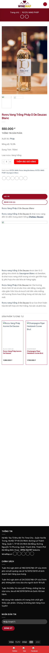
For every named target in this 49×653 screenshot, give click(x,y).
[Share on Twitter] (13, 178)
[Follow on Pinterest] (32, 554)
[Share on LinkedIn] (25, 178)
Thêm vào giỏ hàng (26, 161)
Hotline (14, 651)
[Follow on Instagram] (19, 554)
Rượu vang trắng (9, 214)
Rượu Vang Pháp (9, 208)
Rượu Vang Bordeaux (27, 170)
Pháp (12, 139)
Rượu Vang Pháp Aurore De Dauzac (12, 352)
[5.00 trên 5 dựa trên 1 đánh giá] (24, 125)
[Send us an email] (28, 554)
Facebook (34, 651)
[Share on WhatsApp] (4, 178)
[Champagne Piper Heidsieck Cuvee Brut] (36, 334)
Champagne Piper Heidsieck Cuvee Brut (35, 352)
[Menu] (3, 4)
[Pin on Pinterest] (21, 178)
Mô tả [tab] (6, 197)
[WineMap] (24, 4)
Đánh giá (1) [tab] (9, 202)
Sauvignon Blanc (12, 173)
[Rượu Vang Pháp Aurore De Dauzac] (12, 334)
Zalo (24, 651)
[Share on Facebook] (8, 178)
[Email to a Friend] (17, 178)
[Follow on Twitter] (23, 554)
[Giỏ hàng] (45, 4)
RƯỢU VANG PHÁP (30, 12)
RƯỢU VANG (14, 170)
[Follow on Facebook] (15, 554)
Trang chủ (14, 12)
